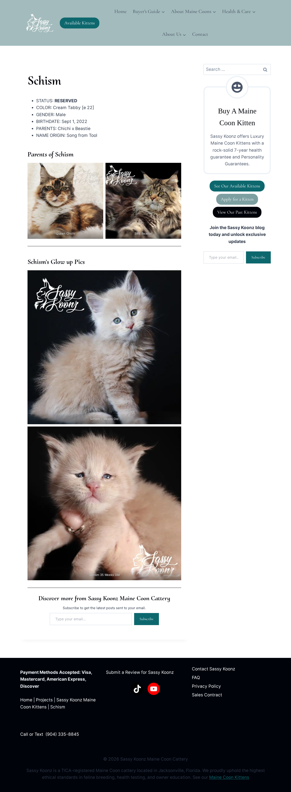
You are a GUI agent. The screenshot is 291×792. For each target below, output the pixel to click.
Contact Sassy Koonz (213, 669)
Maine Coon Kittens (229, 777)
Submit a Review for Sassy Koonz (140, 672)
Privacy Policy (206, 686)
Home (120, 11)
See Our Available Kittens (237, 186)
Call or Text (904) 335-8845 (49, 734)
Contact (200, 34)
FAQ (196, 677)
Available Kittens (79, 23)
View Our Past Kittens (237, 212)
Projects (44, 700)
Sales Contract (207, 694)
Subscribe (146, 619)
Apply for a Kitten (237, 199)
